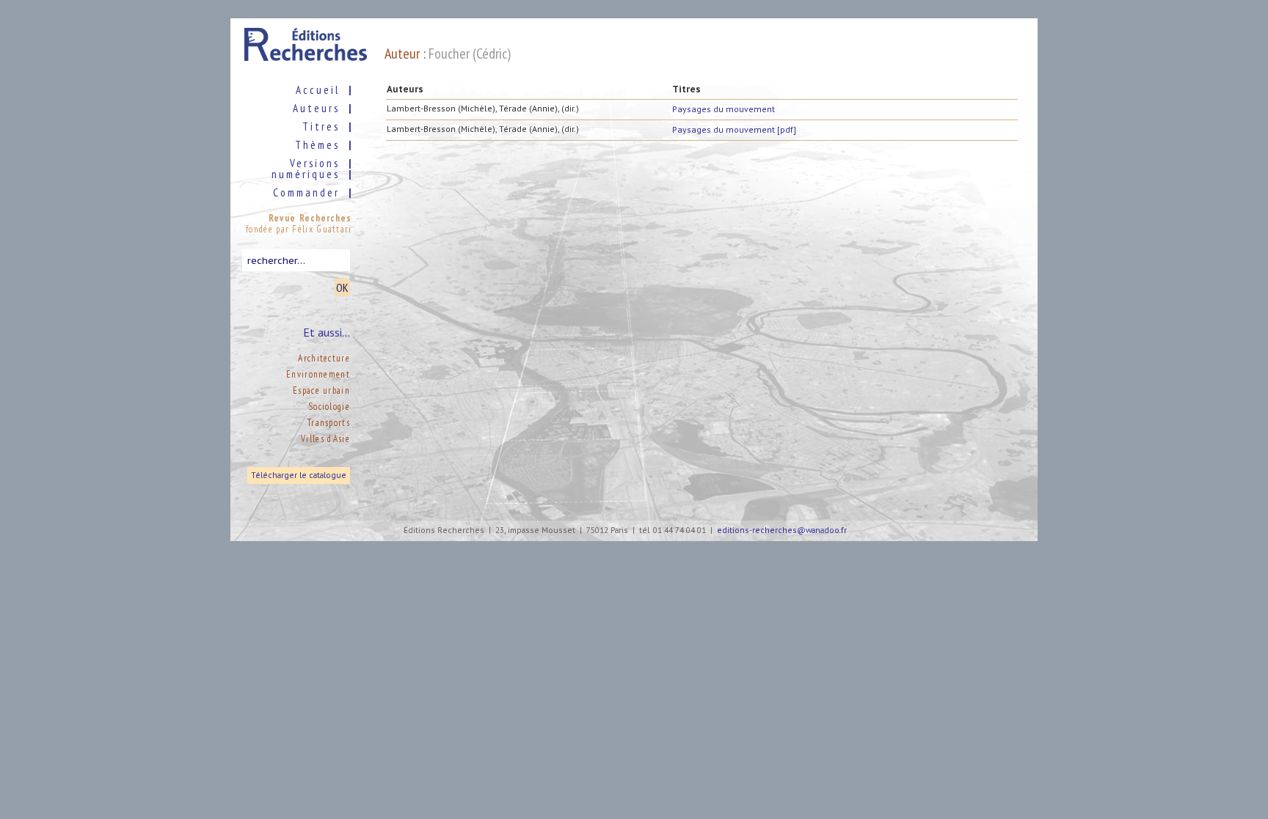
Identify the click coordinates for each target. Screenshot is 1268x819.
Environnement (318, 374)
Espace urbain (321, 390)
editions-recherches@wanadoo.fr (782, 530)
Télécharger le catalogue (298, 475)
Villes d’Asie (325, 439)
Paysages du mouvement (723, 108)
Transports (328, 422)
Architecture (324, 358)
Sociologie (329, 406)
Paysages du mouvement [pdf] (734, 129)
